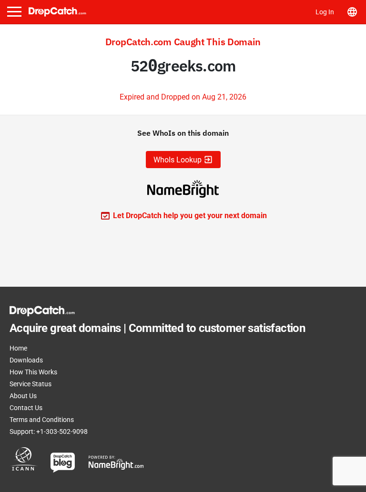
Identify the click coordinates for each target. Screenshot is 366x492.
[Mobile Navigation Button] (14, 12)
